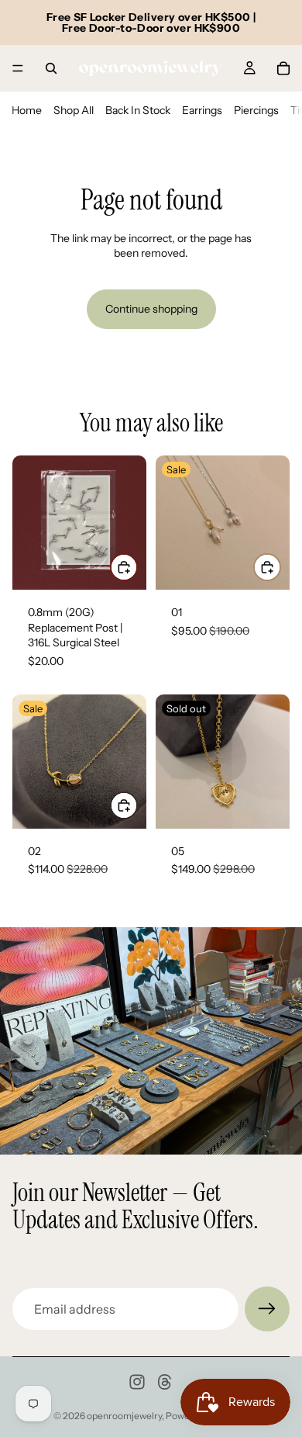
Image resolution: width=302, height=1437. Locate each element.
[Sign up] (267, 1308)
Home (27, 110)
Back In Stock (137, 110)
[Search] (51, 68)
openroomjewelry (124, 1415)
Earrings (202, 110)
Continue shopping (151, 309)
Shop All (73, 110)
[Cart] (283, 68)
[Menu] (18, 68)
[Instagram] (137, 1382)
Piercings (256, 110)
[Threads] (165, 1382)
